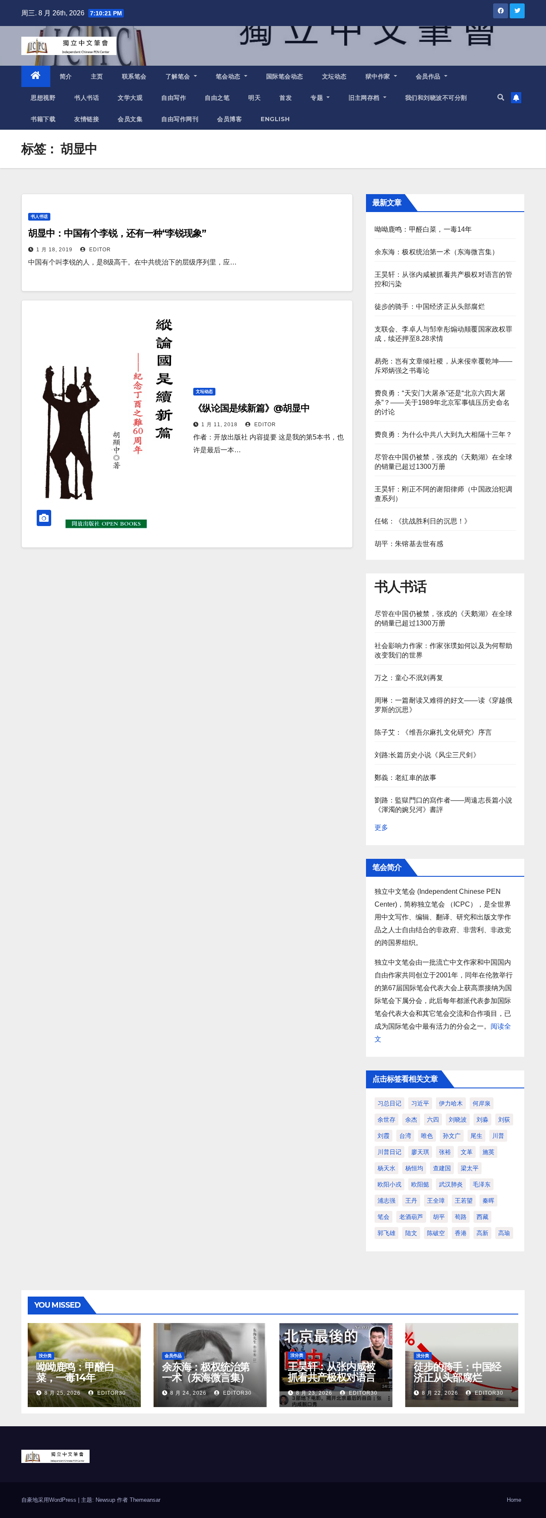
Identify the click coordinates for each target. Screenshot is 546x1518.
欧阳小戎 (389, 1184)
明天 (254, 98)
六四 (433, 1119)
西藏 (482, 1216)
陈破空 (436, 1233)
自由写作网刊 (179, 119)
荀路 (461, 1216)
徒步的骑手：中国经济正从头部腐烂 (430, 306)
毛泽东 (482, 1184)
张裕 (445, 1152)
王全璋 (436, 1200)
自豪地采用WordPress (49, 1500)
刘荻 (504, 1119)
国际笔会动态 (284, 76)
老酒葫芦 (411, 1216)
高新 (482, 1233)
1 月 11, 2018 (219, 424)
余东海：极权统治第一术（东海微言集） (437, 252)
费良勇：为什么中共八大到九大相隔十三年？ (444, 434)
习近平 (420, 1103)
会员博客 (229, 119)
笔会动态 (229, 76)
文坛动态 (334, 76)
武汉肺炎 (451, 1184)
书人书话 (86, 98)
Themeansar (145, 1500)
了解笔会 (179, 76)
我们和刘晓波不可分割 (436, 98)
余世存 (386, 1119)
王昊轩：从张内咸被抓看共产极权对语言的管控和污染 (331, 1377)
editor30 (111, 1393)
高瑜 (504, 1233)
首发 (285, 98)
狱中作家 (379, 76)
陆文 (411, 1233)
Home (514, 1500)
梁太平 (470, 1168)
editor (99, 250)
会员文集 (130, 119)
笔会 (383, 1216)
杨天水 (386, 1168)
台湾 (405, 1135)
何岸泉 (482, 1103)
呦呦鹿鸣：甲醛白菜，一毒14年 (423, 229)
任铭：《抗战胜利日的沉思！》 (423, 521)
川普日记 (389, 1152)
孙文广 (452, 1135)
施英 (488, 1152)
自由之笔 (217, 98)
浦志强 (386, 1200)
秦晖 (488, 1200)
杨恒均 (414, 1168)
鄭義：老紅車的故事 (406, 777)
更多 (381, 827)
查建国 (442, 1168)
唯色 (427, 1135)
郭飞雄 (386, 1233)
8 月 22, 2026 (440, 1393)
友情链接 (86, 119)
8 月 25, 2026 (62, 1393)
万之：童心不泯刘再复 (409, 677)
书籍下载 (43, 119)
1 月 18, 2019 (54, 250)
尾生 (476, 1135)
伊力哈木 (451, 1103)
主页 (97, 76)
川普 (498, 1135)
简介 (66, 76)
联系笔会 (134, 76)
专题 (318, 98)
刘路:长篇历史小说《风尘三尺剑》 (427, 755)
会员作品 (429, 76)
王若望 (464, 1200)
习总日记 (389, 1103)
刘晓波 (458, 1119)
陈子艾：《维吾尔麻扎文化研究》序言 (433, 732)
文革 (467, 1152)
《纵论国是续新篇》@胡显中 (251, 408)
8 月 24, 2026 (188, 1393)
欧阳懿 (420, 1184)
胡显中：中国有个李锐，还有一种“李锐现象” (117, 233)
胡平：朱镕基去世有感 (409, 543)
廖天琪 (420, 1152)
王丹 (411, 1200)
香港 (461, 1233)
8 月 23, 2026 (314, 1393)
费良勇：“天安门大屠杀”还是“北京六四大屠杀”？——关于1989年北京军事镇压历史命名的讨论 (442, 403)
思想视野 (43, 98)
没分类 (45, 1355)
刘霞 (383, 1135)
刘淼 (482, 1119)
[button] (500, 97)
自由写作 (173, 98)
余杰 (411, 1119)
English (275, 119)
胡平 (439, 1216)
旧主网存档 (365, 98)
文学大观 (130, 98)
